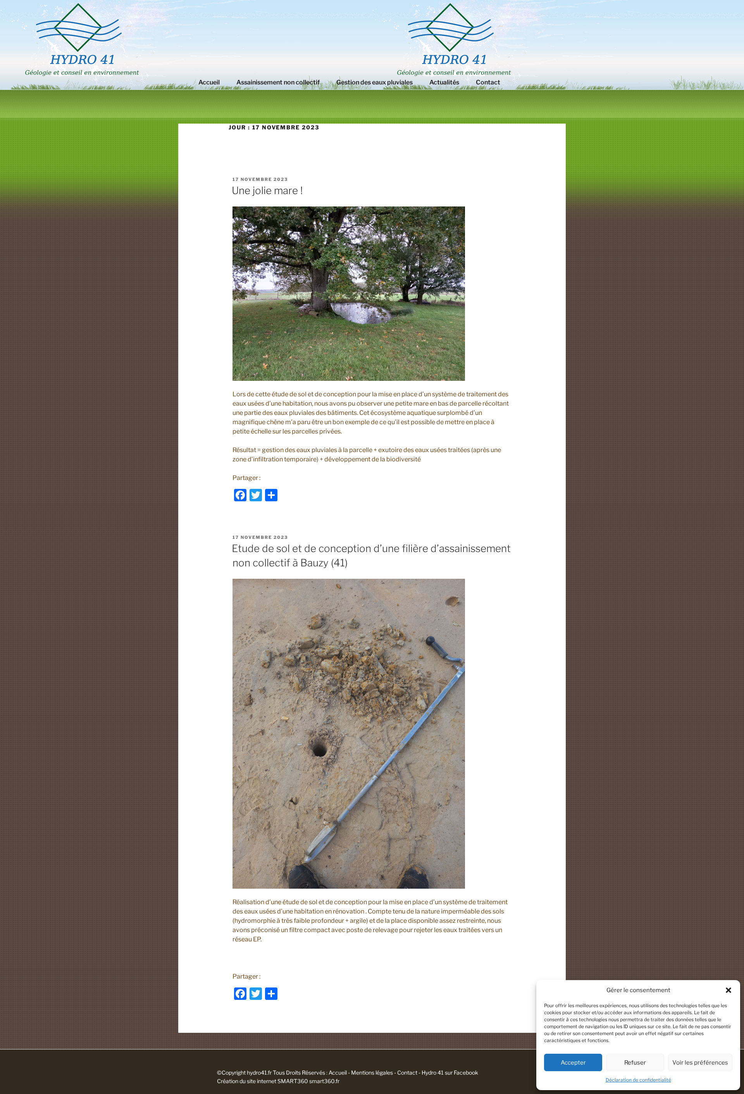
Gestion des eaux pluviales (374, 82)
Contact (488, 82)
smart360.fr (324, 1081)
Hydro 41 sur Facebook (450, 1072)
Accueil (209, 82)
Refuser (635, 1062)
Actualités (444, 82)
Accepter (573, 1062)
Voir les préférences (700, 1062)
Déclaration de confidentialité (638, 1080)
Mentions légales (372, 1072)
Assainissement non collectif (278, 82)
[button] (728, 990)
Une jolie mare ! (267, 190)
